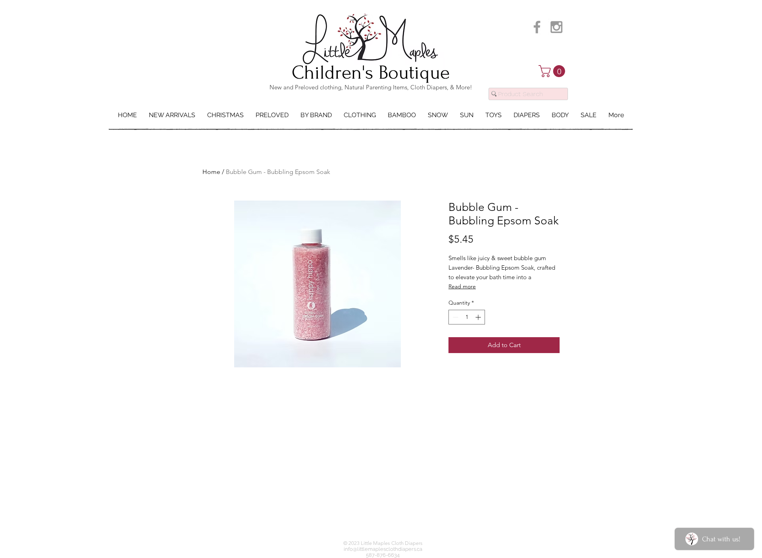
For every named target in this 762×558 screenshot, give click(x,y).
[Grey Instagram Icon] (556, 27)
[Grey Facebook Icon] (537, 27)
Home (211, 172)
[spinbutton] (467, 317)
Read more (462, 286)
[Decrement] (455, 317)
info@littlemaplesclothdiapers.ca (383, 549)
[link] (553, 71)
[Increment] (479, 317)
